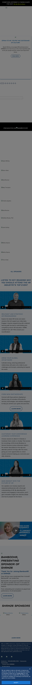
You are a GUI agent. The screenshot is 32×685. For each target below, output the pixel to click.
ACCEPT (16, 682)
